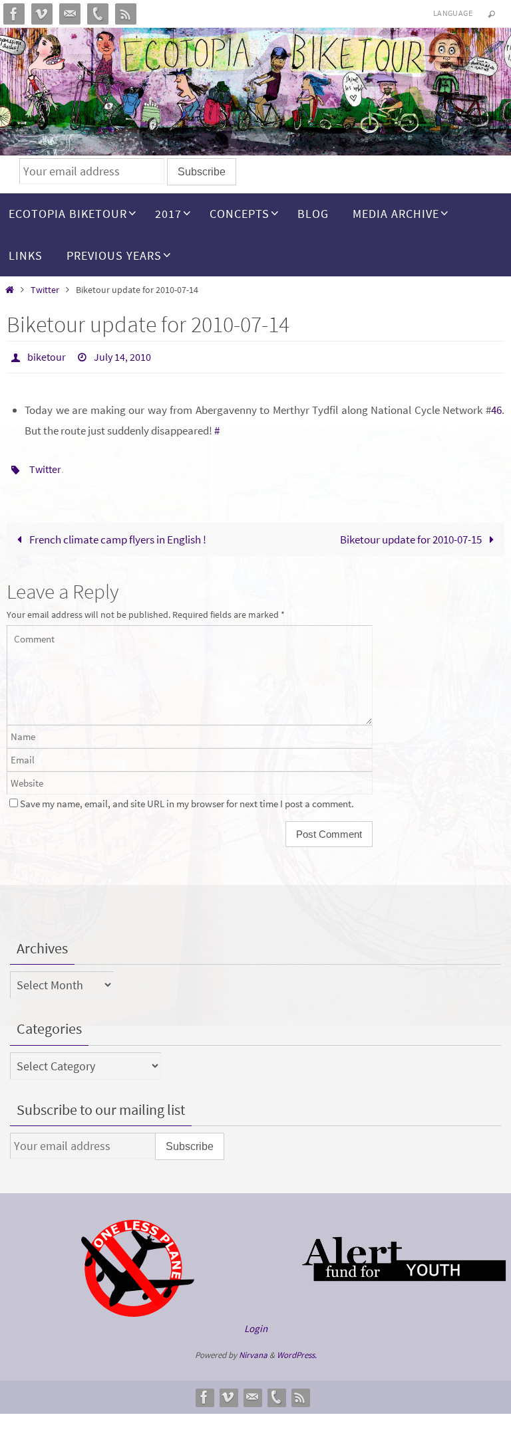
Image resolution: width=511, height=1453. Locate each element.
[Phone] (97, 14)
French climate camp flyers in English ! (116, 531)
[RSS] (125, 14)
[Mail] (70, 14)
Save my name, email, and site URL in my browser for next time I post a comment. (187, 796)
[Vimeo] (42, 14)
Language (452, 13)
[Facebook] (14, 14)
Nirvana (253, 1347)
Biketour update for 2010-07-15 (412, 531)
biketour (46, 355)
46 (496, 406)
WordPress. (297, 1347)
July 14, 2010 (122, 355)
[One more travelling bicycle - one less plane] (137, 1306)
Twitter (45, 290)
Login (255, 1320)
